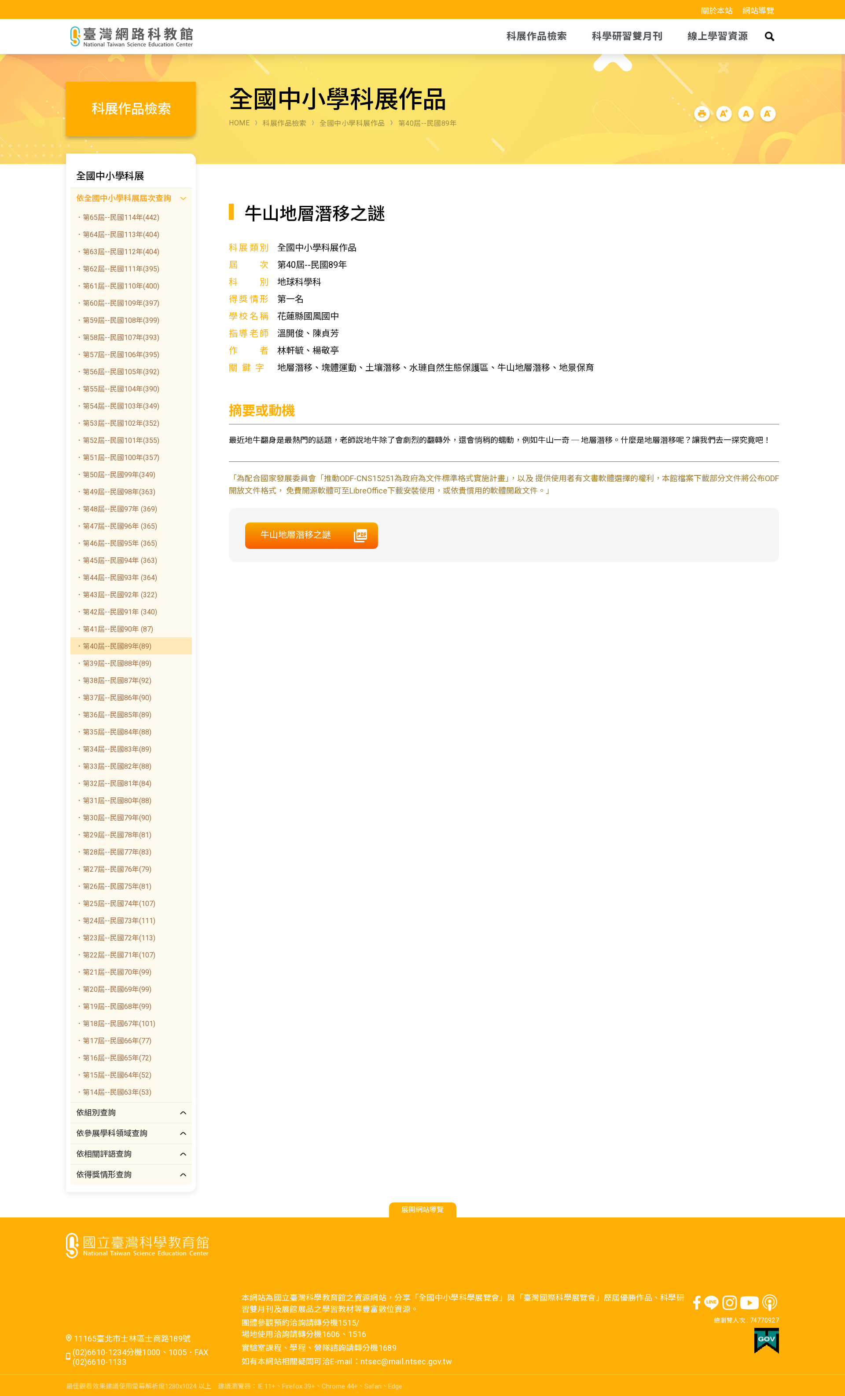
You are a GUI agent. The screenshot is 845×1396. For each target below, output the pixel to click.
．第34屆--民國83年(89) (113, 749)
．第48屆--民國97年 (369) (116, 509)
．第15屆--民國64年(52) (113, 1075)
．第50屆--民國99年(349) (115, 475)
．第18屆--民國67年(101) (115, 1024)
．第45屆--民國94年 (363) (116, 560)
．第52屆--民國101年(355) (117, 440)
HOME (239, 123)
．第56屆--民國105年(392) (117, 372)
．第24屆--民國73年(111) (115, 921)
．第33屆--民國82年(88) (113, 766)
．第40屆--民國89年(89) (113, 646)
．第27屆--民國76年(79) (113, 869)
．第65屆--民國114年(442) (117, 217)
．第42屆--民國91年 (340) (116, 612)
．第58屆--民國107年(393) (117, 337)
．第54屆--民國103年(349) (117, 406)
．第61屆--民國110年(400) (117, 286)
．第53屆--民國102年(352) (117, 423)
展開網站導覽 (422, 1210)
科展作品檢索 (284, 123)
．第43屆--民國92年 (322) (116, 595)
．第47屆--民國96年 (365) (116, 526)
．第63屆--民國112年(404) (117, 252)
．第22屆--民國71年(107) (115, 955)
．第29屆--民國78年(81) (113, 835)
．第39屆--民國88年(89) (113, 663)
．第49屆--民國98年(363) (115, 492)
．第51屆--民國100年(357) (117, 457)
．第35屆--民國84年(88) (113, 732)
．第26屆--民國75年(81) (113, 886)
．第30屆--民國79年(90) (113, 818)
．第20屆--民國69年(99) (113, 989)
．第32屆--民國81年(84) (113, 783)
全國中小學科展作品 (352, 123)
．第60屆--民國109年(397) (117, 303)
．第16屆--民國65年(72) (113, 1058)
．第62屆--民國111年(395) (117, 269)
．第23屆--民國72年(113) (115, 938)
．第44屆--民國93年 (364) (116, 578)
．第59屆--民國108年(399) (117, 320)
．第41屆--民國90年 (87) (114, 629)
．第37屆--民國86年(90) (113, 698)
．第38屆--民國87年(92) (113, 680)
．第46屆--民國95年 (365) (116, 543)
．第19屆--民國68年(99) (113, 1006)
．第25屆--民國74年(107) (115, 903)
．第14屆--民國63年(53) (113, 1092)
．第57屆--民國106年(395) (117, 355)
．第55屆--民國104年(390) (117, 389)
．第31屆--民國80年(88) (113, 801)
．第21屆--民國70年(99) (113, 972)
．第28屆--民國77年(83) (113, 852)
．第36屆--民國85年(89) (113, 715)
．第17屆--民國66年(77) (113, 1041)
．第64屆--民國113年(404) (117, 234)
